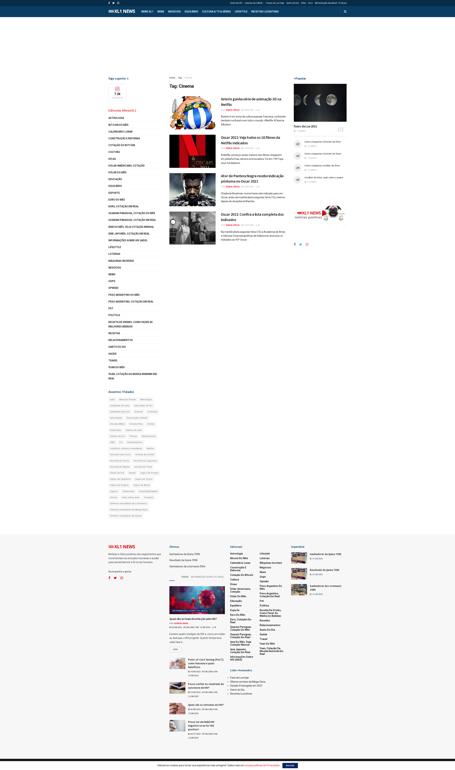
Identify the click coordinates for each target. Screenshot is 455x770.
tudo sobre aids (130, 497)
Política (114, 315)
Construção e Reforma (124, 138)
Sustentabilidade (148, 491)
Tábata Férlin (232, 110)
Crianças (152, 412)
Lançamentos (134, 442)
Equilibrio (115, 186)
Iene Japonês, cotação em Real (129, 233)
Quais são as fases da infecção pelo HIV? (193, 619)
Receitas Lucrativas (265, 11)
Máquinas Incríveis (121, 260)
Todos (184, 577)
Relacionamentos (120, 340)
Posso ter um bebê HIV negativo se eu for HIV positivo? (201, 725)
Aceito (290, 765)
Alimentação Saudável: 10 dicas (331, 3)
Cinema (188, 78)
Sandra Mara (181, 623)
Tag (180, 78)
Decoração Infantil (137, 418)
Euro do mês (116, 199)
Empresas (115, 430)
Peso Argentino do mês (124, 294)
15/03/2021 (248, 225)
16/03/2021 (248, 187)
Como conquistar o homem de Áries (322, 141)
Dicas (112, 158)
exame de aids (134, 430)
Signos (114, 491)
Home (172, 78)
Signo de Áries (141, 485)
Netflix (150, 448)
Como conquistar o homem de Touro (322, 153)
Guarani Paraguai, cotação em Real (132, 220)
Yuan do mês (116, 367)
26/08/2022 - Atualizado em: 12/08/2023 (190, 627)
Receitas (114, 333)
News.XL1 (147, 11)
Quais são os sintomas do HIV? (206, 704)
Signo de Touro (143, 479)
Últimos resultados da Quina (126, 516)
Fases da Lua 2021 (305, 126)
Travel (113, 360)
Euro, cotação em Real (123, 206)
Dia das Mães (117, 424)
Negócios (174, 11)
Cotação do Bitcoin (121, 145)
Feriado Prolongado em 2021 (246, 685)
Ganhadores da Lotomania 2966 (187, 566)
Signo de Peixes (149, 473)
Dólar (303, 3)
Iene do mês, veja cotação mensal (131, 226)
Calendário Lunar (120, 131)
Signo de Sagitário (120, 479)
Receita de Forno (119, 461)
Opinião (113, 288)
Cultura (114, 152)
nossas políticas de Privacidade (262, 765)
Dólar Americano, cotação (126, 165)
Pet (110, 308)
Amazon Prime (127, 399)
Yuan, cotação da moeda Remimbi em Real (132, 376)
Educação (115, 179)
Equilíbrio (191, 11)
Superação (128, 491)
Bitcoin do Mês (118, 124)
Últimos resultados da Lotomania (128, 503)
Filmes (133, 436)
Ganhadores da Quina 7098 (184, 554)
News (160, 11)
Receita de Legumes (145, 461)
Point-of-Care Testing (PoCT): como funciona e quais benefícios (206, 663)
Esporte (114, 192)
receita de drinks (144, 454)
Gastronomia (149, 436)
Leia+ (175, 649)
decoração (116, 418)
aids (112, 399)
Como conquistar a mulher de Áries (322, 165)
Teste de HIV (236, 3)
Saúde (112, 353)
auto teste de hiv (143, 405)
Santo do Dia (292, 3)
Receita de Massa (120, 467)
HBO (112, 442)
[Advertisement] (227, 44)
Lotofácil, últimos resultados (126, 448)
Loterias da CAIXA (253, 3)
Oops (111, 281)
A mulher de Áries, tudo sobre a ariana (323, 177)
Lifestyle (241, 11)
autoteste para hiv (120, 412)
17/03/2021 (248, 148)
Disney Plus (136, 424)
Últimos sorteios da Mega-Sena (247, 681)
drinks (150, 424)
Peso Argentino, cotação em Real (131, 301)
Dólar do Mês (117, 172)
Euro (310, 3)
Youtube (148, 497)
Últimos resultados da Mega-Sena (129, 510)
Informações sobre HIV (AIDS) (127, 240)
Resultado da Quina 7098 (183, 560)
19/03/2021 (248, 110)
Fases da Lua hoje (275, 3)
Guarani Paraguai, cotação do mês (131, 213)
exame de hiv (117, 436)
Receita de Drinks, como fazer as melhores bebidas (130, 324)
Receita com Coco (120, 454)
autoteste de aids (119, 405)
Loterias (114, 254)
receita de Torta (143, 467)
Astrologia (116, 118)
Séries (113, 497)
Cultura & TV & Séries (216, 11)
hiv (121, 442)
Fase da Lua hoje (239, 677)
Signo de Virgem (119, 485)
